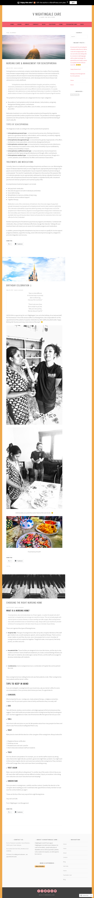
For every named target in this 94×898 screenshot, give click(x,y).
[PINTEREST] (48, 891)
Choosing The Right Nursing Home (24, 602)
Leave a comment (18, 68)
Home (12, 24)
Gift (73, 3)
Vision (19, 24)
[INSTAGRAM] (55, 891)
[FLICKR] (51, 891)
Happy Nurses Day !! (75, 69)
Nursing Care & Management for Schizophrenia (31, 63)
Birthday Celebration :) (18, 285)
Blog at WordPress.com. (47, 895)
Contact (35, 24)
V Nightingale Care (47, 14)
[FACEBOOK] (38, 891)
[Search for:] (79, 36)
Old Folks (52, 24)
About (27, 24)
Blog (43, 24)
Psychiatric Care (71, 24)
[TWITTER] (45, 891)
